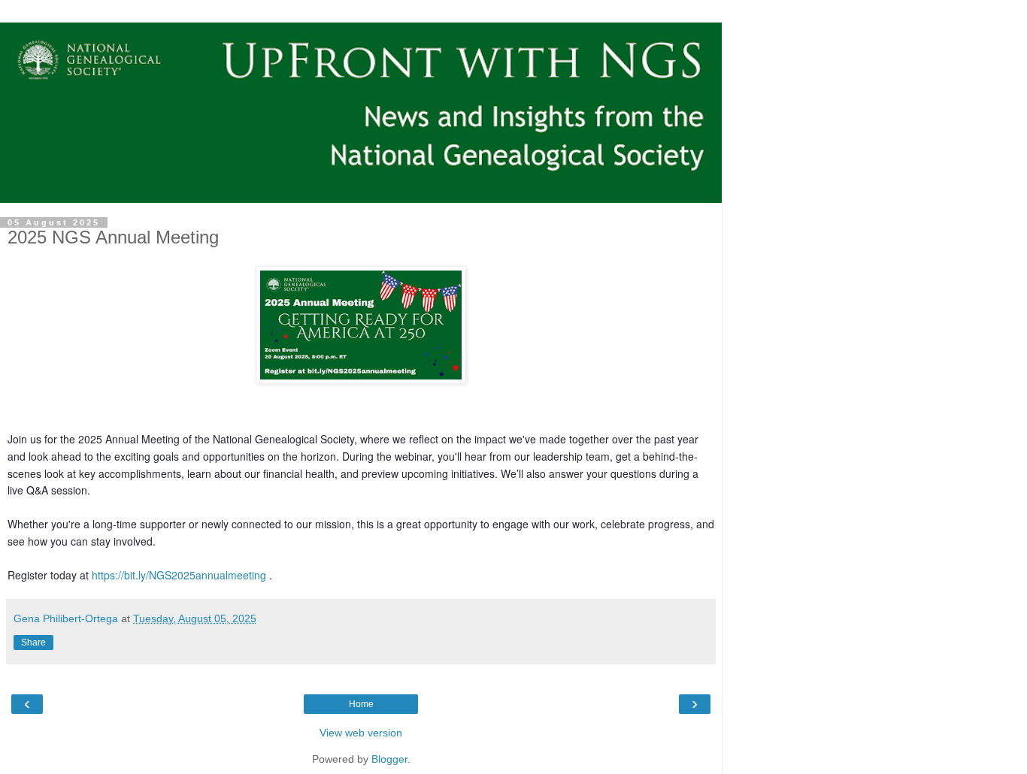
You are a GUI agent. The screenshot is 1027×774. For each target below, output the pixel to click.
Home (361, 704)
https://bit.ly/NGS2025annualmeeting (179, 574)
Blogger (389, 759)
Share (33, 642)
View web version (361, 733)
